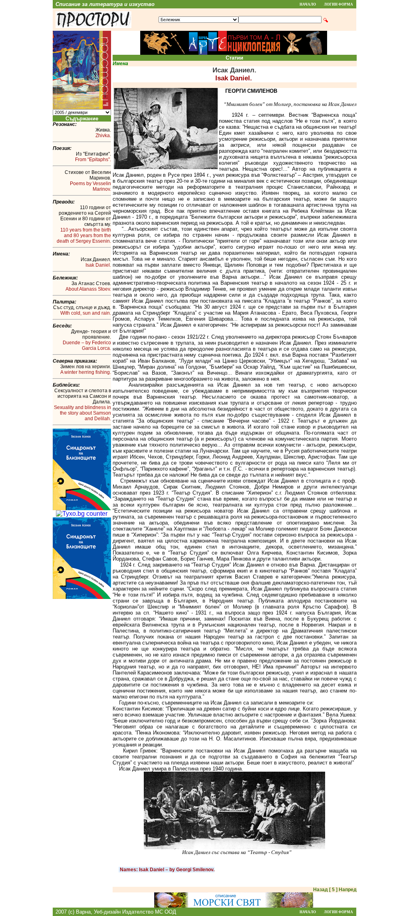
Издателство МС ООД (149, 912)
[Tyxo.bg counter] (81, 513)
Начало (308, 4)
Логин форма (338, 4)
